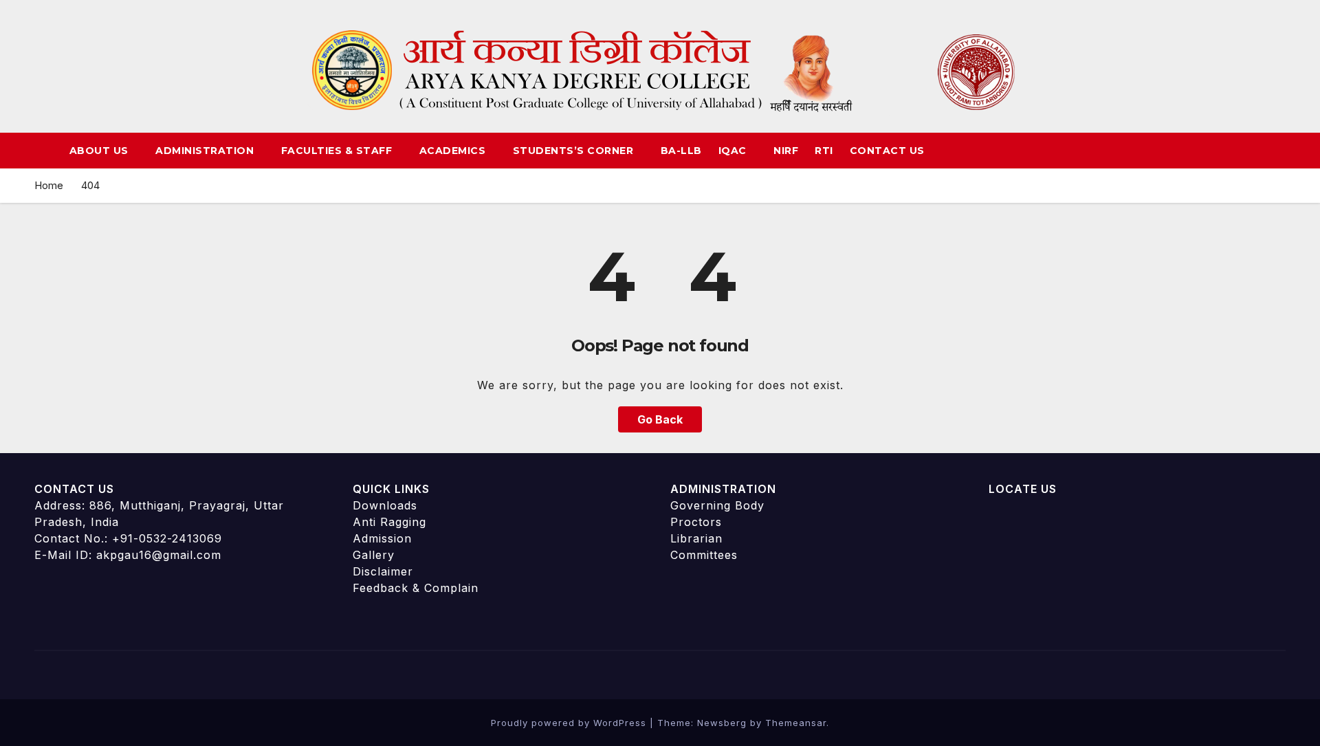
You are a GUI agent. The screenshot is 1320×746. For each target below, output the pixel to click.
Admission (382, 538)
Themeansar (795, 722)
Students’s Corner (575, 150)
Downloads (385, 505)
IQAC (734, 150)
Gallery (374, 555)
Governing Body (717, 505)
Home (48, 185)
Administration (206, 150)
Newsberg (722, 722)
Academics (454, 150)
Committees (704, 555)
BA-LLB (681, 150)
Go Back (660, 419)
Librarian (696, 538)
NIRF (785, 150)
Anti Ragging (389, 522)
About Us (100, 150)
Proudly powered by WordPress (570, 722)
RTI (824, 150)
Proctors (696, 522)
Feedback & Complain (415, 588)
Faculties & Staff (338, 150)
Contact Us (887, 150)
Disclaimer (383, 571)
